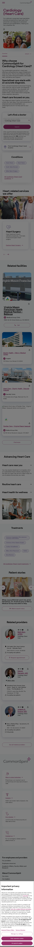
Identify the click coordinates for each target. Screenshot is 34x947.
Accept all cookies (17, 943)
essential (25, 895)
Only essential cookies (17, 938)
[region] (17, 913)
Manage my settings (17, 934)
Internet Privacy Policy (7, 930)
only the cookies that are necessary (21, 909)
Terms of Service (20, 930)
